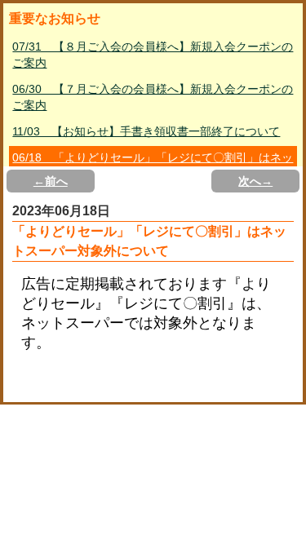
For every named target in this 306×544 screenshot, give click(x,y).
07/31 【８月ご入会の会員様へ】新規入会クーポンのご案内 (152, 54)
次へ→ (255, 181)
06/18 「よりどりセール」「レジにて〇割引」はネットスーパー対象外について (152, 165)
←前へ (50, 181)
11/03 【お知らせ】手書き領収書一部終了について (146, 131)
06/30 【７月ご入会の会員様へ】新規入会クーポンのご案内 (152, 97)
